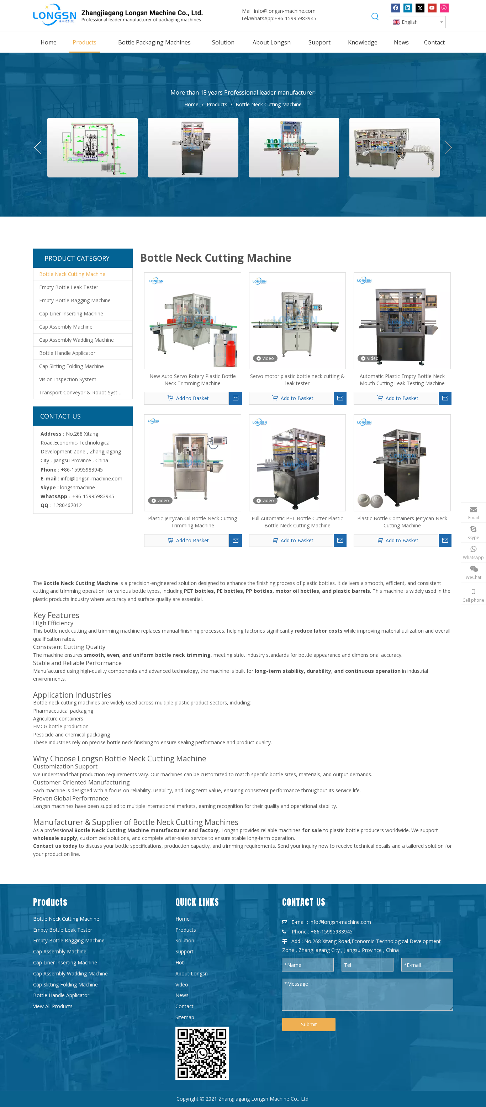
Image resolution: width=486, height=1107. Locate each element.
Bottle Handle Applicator (67, 353)
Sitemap (184, 1017)
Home (182, 918)
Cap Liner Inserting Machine (71, 313)
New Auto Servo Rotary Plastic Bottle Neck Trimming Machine (192, 380)
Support (184, 951)
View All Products (53, 1006)
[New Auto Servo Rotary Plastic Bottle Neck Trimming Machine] (192, 320)
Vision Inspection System (67, 379)
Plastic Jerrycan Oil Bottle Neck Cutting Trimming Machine (192, 522)
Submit (309, 1024)
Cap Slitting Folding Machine (71, 366)
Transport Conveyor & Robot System (82, 392)
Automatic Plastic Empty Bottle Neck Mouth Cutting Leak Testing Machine (402, 380)
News (182, 995)
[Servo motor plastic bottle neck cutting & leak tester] (297, 320)
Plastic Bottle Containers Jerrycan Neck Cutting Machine (402, 522)
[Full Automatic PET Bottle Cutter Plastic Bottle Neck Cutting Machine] (297, 462)
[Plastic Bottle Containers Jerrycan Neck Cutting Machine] (402, 462)
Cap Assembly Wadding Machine (76, 339)
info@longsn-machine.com (285, 10)
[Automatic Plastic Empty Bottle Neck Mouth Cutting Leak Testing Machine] (402, 320)
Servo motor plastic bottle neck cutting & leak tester (297, 380)
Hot (179, 962)
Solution (184, 940)
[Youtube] (432, 8)
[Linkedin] (407, 8)
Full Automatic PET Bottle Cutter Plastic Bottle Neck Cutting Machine (297, 522)
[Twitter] (420, 8)
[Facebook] (395, 8)
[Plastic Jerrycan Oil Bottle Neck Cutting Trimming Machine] (192, 462)
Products (185, 929)
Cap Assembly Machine (66, 326)
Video (181, 984)
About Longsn (191, 973)
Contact (184, 1006)
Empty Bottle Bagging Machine (75, 300)
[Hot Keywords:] (375, 16)
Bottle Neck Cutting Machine (72, 274)
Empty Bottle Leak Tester (68, 287)
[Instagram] (444, 8)
